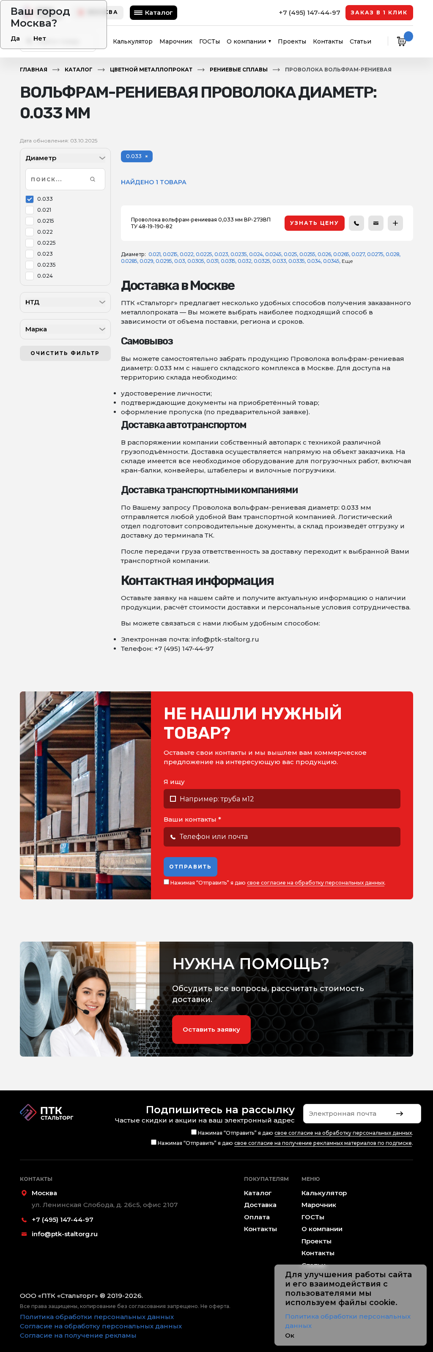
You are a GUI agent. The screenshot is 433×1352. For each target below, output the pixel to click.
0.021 (44, 210)
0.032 (244, 261)
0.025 (290, 254)
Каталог (159, 12)
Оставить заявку (211, 1029)
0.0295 (164, 261)
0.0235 (46, 265)
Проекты (292, 41)
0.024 (45, 276)
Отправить (190, 866)
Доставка (260, 1205)
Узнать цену (314, 223)
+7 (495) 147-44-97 (309, 12)
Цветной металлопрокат (151, 69)
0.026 (324, 254)
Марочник (175, 41)
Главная (33, 69)
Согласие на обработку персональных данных (101, 1326)
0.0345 (331, 261)
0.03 (179, 261)
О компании (246, 41)
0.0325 (262, 261)
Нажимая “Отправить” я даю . (277, 882)
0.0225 (46, 243)
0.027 (357, 254)
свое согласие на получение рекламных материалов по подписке (323, 1143)
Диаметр (40, 158)
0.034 (314, 261)
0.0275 (375, 254)
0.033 (45, 199)
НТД (32, 302)
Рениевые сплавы (239, 69)
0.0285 (129, 261)
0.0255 (307, 254)
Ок (289, 1335)
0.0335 (296, 261)
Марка (36, 329)
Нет (39, 38)
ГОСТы (209, 41)
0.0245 (273, 254)
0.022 (45, 232)
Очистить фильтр (65, 353)
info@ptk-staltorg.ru (65, 1234)
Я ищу (174, 782)
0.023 (45, 254)
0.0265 (341, 254)
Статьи (360, 41)
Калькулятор (133, 41)
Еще (347, 261)
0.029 (146, 261)
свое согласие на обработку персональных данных (315, 882)
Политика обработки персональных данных (97, 1317)
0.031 (212, 261)
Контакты (328, 41)
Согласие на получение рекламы (78, 1335)
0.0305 (195, 261)
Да (15, 38)
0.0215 (45, 221)
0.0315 (228, 261)
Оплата (257, 1217)
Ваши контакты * (192, 819)
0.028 (392, 254)
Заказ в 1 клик (379, 12)
